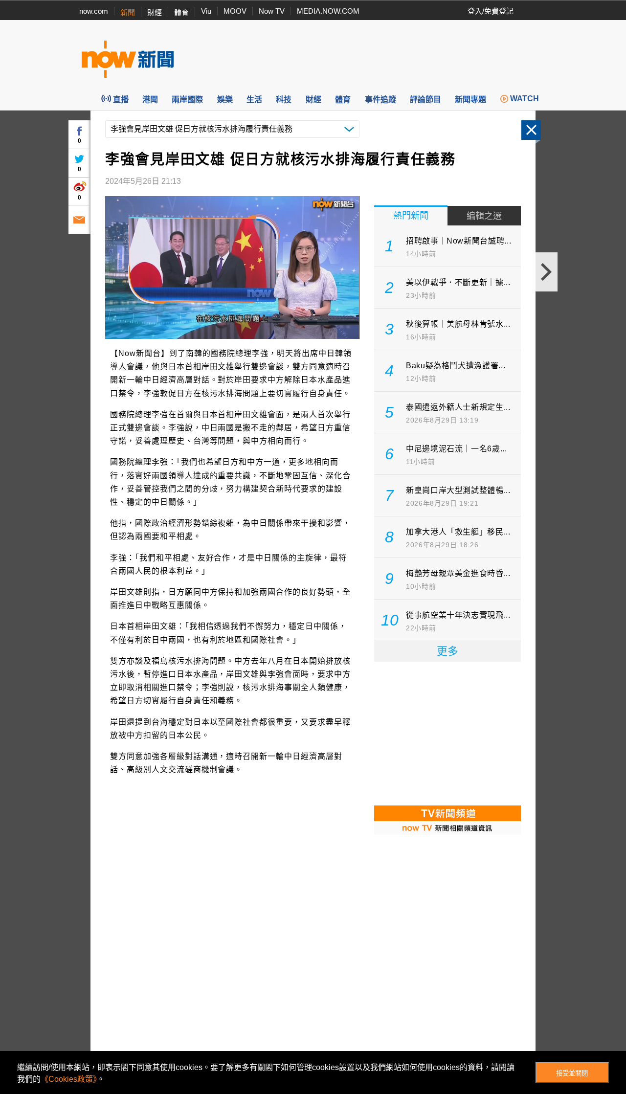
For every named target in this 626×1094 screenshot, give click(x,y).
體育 (181, 12)
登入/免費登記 (491, 11)
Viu (206, 11)
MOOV (235, 11)
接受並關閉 (572, 1073)
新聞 (127, 12)
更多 (447, 651)
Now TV (272, 11)
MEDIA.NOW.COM (328, 11)
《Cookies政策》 (69, 1079)
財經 (154, 12)
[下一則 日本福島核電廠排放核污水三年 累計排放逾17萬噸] (547, 271)
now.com (93, 11)
